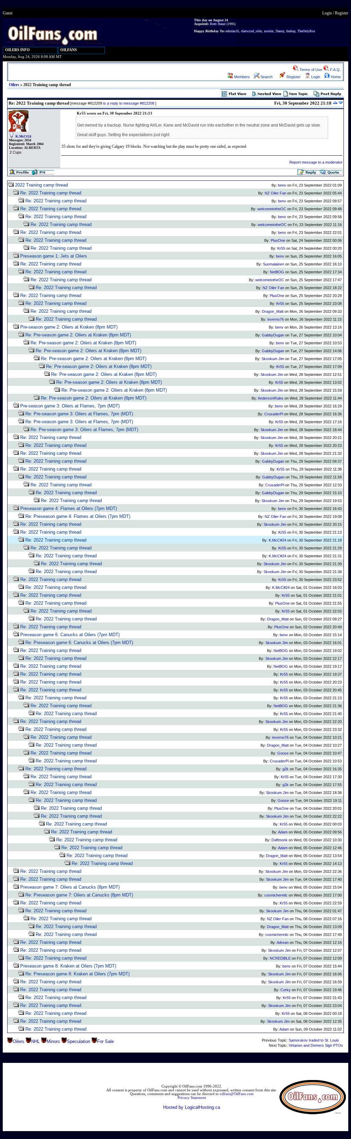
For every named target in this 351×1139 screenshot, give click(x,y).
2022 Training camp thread (41, 185)
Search (266, 77)
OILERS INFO (17, 50)
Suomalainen (273, 264)
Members (241, 77)
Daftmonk (279, 840)
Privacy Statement (192, 1098)
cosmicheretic (276, 895)
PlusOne (278, 240)
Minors (53, 1041)
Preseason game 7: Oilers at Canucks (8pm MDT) (70, 887)
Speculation (78, 1041)
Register (341, 13)
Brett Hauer (218, 24)
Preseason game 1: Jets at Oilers (53, 256)
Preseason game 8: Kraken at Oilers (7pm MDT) (68, 966)
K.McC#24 (23, 136)
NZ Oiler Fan (275, 193)
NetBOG (277, 272)
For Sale (105, 1041)
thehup (290, 31)
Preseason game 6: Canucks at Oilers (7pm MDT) (70, 634)
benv (282, 185)
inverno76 (275, 319)
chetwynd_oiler (251, 31)
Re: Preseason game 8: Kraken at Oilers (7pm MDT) (77, 973)
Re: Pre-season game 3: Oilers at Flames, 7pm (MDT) (79, 413)
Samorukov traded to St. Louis (314, 1040)
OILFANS (68, 50)
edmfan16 (232, 31)
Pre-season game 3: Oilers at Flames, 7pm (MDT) (70, 405)
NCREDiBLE (280, 958)
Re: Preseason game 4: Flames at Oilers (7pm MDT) (77, 516)
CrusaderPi (273, 414)
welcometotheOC (271, 209)
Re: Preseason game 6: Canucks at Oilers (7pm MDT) (79, 642)
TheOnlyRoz (306, 31)
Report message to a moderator (315, 162)
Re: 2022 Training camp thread (50, 192)
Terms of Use (310, 70)
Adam (283, 832)
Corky (285, 990)
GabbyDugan (273, 335)
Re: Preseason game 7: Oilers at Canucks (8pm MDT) (79, 895)
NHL (35, 1041)
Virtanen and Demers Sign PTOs (316, 1045)
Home (335, 77)
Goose (283, 753)
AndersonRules (270, 398)
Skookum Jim (273, 359)
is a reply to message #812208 (128, 103)
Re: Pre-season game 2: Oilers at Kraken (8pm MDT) (78, 334)
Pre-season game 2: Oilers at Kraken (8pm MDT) (69, 327)
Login (327, 13)
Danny (280, 31)
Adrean (283, 942)
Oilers (14, 84)
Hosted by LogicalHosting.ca (191, 1107)
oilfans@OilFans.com (237, 1094)
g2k (285, 769)
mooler (269, 31)
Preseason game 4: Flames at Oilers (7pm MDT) (68, 508)
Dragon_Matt (272, 311)
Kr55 (281, 248)
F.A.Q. (335, 70)
